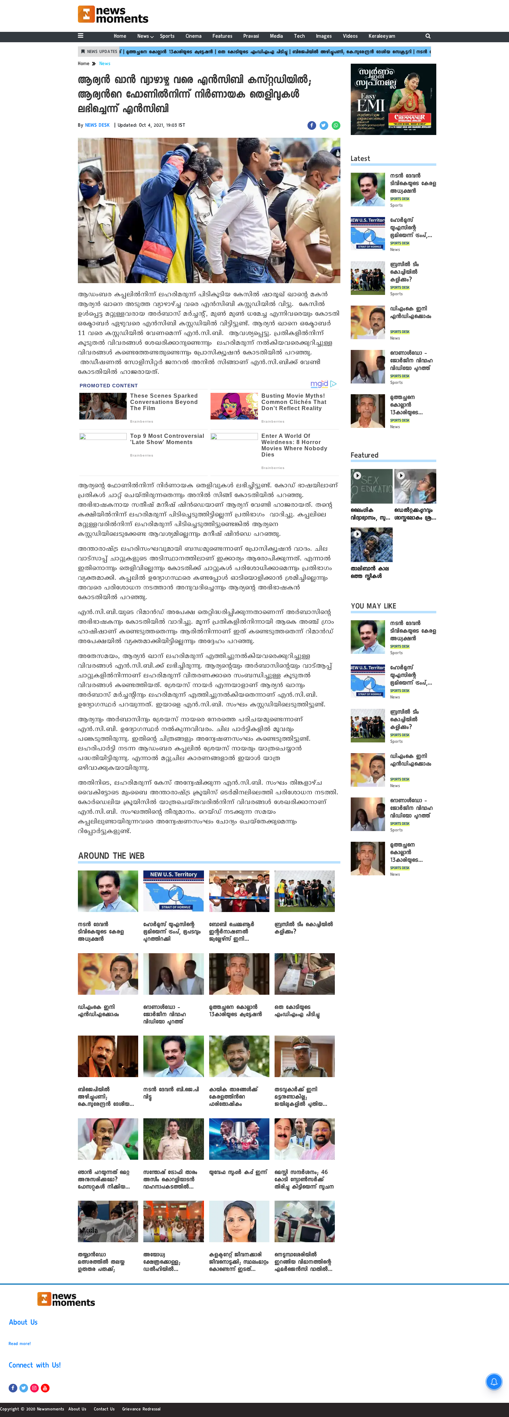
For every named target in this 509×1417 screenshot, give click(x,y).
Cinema (194, 37)
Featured (364, 456)
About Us (23, 1323)
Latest (360, 160)
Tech (299, 37)
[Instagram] (34, 1388)
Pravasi (251, 37)
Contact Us (104, 1409)
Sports (167, 37)
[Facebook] (13, 1388)
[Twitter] (23, 1388)
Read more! (20, 1344)
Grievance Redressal (141, 1409)
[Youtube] (45, 1388)
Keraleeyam (382, 37)
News (143, 37)
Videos (350, 37)
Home (120, 37)
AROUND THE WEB (111, 857)
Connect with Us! (35, 1366)
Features (222, 37)
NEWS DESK (97, 126)
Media (276, 37)
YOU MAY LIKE (373, 607)
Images (324, 37)
